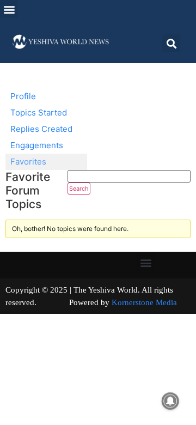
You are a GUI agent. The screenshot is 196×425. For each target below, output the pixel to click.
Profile (23, 96)
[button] (9, 9)
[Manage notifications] (170, 401)
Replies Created (41, 129)
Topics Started (38, 112)
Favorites (28, 161)
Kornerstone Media (144, 302)
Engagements (36, 145)
